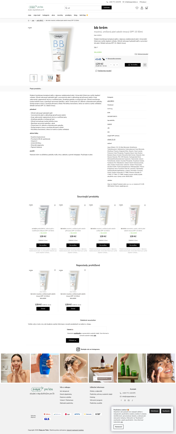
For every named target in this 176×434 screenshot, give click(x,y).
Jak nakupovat (64, 391)
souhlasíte (77, 333)
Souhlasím (166, 411)
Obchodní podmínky (66, 403)
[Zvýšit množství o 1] (117, 65)
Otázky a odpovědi (96, 391)
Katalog (92, 397)
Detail (43, 309)
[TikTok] (132, 400)
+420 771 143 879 (115, 2)
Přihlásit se (72, 340)
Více (95, 47)
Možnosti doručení (143, 54)
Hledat (107, 7)
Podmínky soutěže (96, 403)
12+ (108, 132)
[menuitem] (30, 15)
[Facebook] (121, 400)
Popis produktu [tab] (35, 89)
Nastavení (118, 427)
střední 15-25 (111, 139)
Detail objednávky (66, 394)
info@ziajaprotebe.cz (131, 2)
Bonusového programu (114, 58)
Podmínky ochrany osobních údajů (101, 394)
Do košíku (134, 65)
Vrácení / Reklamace (66, 400)
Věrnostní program (96, 400)
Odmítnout (154, 411)
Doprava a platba (65, 397)
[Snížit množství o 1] (110, 65)
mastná (109, 124)
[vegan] (43, 215)
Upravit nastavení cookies (75, 430)
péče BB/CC (110, 101)
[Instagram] (125, 400)
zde (121, 422)
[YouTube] (128, 400)
